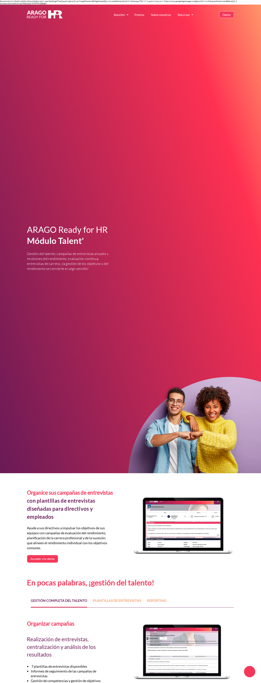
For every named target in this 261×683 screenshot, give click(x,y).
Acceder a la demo (42, 558)
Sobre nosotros (161, 14)
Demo (227, 14)
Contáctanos (205, 14)
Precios (139, 14)
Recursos (184, 14)
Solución (119, 14)
